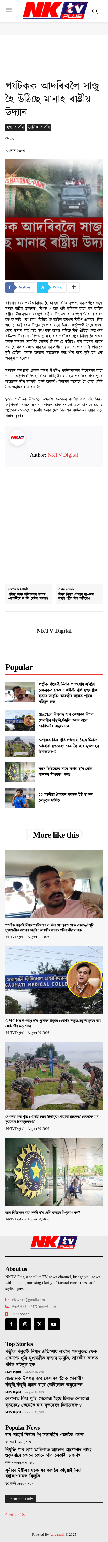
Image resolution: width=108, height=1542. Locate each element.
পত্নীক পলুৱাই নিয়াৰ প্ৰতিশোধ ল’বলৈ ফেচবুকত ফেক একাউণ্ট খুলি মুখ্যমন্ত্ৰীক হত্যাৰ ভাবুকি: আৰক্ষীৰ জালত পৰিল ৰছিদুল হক (68, 693)
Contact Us (15, 1515)
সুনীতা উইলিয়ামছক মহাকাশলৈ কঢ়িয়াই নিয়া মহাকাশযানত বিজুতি (43, 1473)
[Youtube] (54, 1324)
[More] (74, 287)
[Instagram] (25, 1324)
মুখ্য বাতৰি (15, 127)
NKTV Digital (17, 151)
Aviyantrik (58, 1534)
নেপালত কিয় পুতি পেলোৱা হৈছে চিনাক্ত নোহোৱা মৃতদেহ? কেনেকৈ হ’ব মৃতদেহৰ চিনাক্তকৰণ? (69, 746)
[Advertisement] (54, 521)
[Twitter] (39, 1324)
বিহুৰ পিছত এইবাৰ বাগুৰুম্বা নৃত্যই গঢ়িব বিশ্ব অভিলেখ (76, 597)
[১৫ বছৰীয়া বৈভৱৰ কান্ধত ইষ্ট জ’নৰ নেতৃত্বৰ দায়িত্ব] (20, 798)
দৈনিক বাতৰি (39, 127)
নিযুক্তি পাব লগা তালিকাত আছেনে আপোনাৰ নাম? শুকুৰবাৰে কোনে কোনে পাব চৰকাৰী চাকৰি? (48, 1453)
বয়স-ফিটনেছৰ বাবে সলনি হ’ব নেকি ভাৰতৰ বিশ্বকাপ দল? (66, 772)
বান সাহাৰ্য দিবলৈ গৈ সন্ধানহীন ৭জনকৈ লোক (44, 1435)
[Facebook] (11, 1324)
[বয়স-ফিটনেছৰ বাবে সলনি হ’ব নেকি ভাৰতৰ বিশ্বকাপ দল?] (20, 772)
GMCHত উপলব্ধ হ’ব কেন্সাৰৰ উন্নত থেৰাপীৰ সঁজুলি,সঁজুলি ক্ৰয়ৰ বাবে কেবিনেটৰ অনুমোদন (66, 720)
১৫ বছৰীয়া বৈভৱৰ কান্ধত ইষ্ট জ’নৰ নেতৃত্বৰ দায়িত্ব (66, 797)
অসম (7, 1463)
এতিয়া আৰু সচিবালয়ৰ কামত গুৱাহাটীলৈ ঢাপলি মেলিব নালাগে (28, 597)
